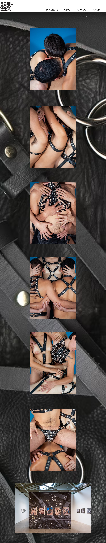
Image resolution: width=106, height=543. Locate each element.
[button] (54, 9)
